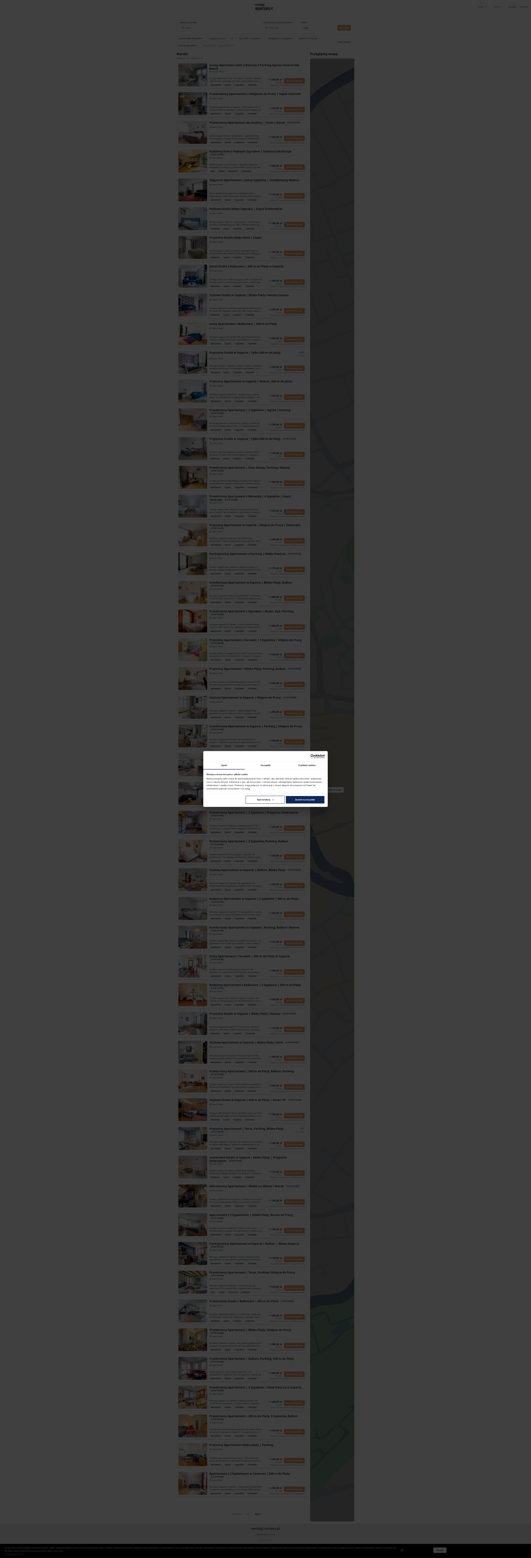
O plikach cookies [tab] (307, 765)
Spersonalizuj (263, 799)
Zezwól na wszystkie (305, 799)
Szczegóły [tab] (266, 765)
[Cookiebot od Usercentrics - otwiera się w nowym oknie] (312, 756)
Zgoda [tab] (224, 765)
